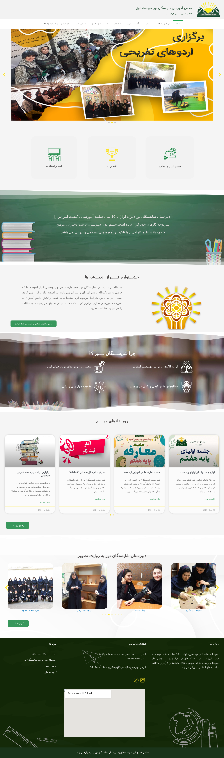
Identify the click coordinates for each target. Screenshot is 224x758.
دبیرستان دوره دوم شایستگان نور (40, 660)
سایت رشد (51, 666)
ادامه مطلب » (209, 499)
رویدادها (148, 23)
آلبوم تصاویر (133, 23)
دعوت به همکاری (100, 23)
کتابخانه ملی (50, 672)
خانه (178, 23)
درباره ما (165, 23)
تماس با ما (80, 23)
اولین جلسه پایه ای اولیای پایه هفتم (197, 472)
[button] (219, 74)
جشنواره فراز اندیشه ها (58, 23)
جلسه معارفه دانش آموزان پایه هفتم (142, 472)
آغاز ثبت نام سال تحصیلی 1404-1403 (86, 472)
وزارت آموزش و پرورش (44, 653)
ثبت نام (117, 23)
